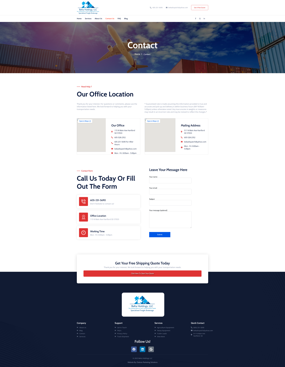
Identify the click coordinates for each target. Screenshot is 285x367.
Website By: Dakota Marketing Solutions (143, 362)
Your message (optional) (158, 210)
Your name (153, 177)
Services (88, 18)
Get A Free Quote (199, 8)
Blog (126, 18)
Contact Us (109, 18)
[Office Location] (83, 217)
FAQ (119, 18)
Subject (152, 199)
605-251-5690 (98, 200)
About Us (98, 18)
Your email (153, 188)
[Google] (200, 18)
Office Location (98, 215)
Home (79, 18)
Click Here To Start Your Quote (142, 273)
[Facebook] (195, 18)
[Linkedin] (204, 18)
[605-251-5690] (83, 201)
